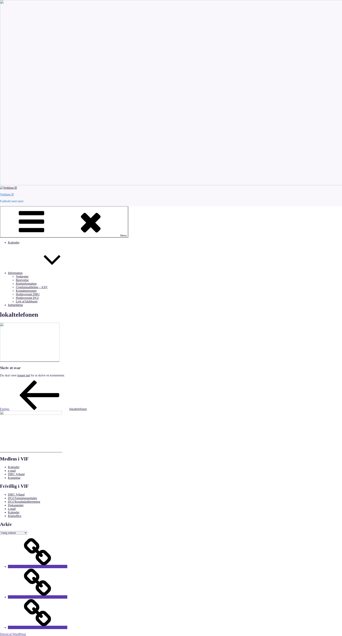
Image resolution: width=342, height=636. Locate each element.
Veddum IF (7, 194)
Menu (123, 235)
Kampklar (14, 477)
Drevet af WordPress (13, 634)
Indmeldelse (15, 305)
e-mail (12, 470)
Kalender (13, 242)
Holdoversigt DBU (28, 294)
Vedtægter (22, 276)
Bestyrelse (22, 280)
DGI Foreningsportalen (22, 498)
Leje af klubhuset (26, 301)
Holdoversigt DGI (27, 298)
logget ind (23, 375)
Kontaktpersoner (26, 290)
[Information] (37, 597)
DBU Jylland (16, 474)
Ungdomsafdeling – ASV (32, 287)
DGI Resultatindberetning (24, 501)
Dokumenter (16, 505)
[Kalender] (37, 566)
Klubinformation (26, 283)
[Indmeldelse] (37, 627)
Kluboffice (14, 516)
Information (15, 273)
